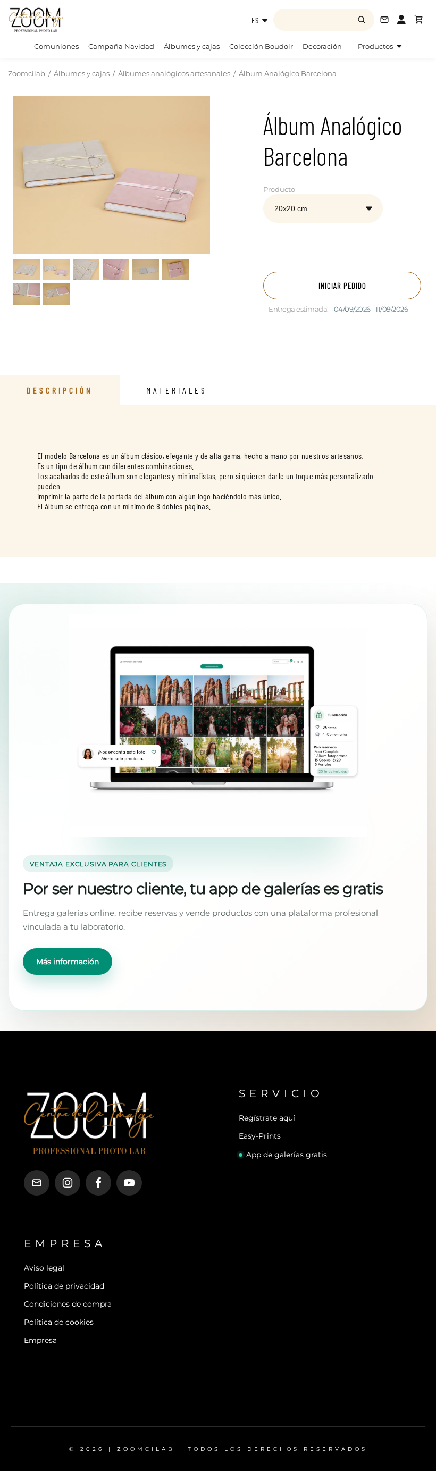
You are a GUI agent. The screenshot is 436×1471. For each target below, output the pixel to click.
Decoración (322, 46)
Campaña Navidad (121, 46)
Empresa (40, 1340)
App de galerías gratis (286, 1154)
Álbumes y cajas (192, 46)
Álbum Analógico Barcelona (288, 73)
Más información (67, 961)
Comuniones (56, 46)
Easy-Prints (260, 1136)
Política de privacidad (64, 1286)
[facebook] (98, 1183)
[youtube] (129, 1183)
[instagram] (67, 1183)
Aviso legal (44, 1268)
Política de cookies (59, 1322)
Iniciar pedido (342, 285)
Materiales (176, 390)
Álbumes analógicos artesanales (174, 73)
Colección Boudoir (261, 46)
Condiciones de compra (68, 1304)
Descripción (60, 390)
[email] (36, 1183)
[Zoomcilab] (73, 19)
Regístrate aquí (267, 1118)
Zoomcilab (26, 73)
